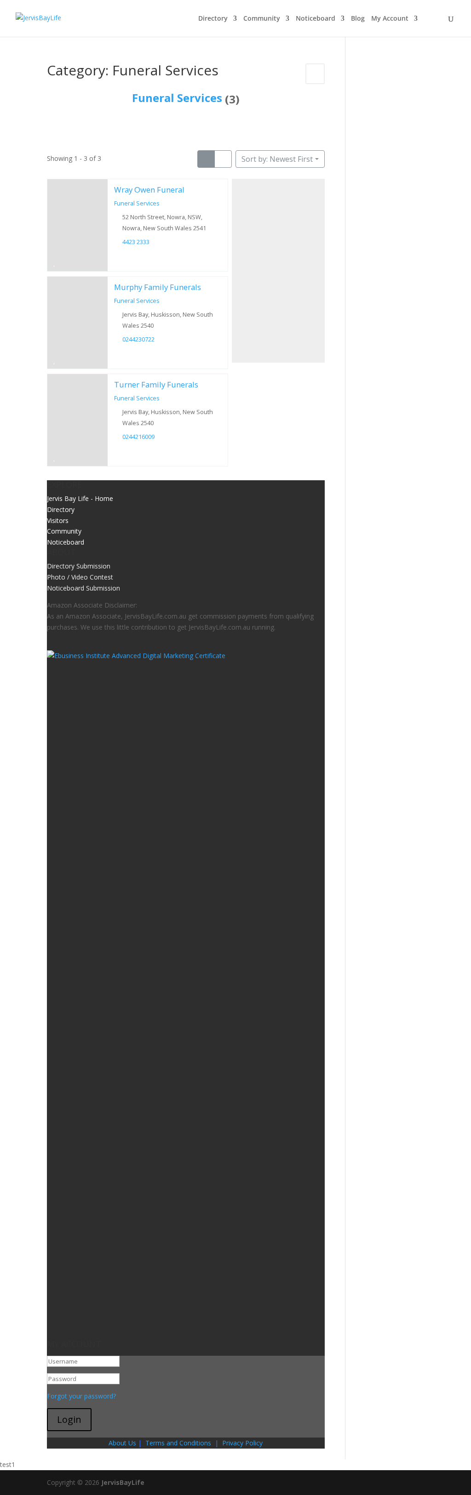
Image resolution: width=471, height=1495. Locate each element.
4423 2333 (136, 242)
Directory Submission (78, 566)
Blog (358, 19)
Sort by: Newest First (277, 159)
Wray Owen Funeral (149, 189)
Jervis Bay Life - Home (80, 498)
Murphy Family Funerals (157, 287)
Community (261, 19)
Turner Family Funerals (156, 384)
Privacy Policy (242, 1442)
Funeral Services (177, 97)
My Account (389, 19)
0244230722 (139, 339)
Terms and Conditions (178, 1442)
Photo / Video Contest (80, 577)
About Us (122, 1442)
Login (69, 1419)
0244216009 (139, 437)
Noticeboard (315, 19)
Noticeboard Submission (83, 588)
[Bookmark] (54, 262)
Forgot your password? (81, 1396)
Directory (213, 19)
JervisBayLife (122, 1482)
